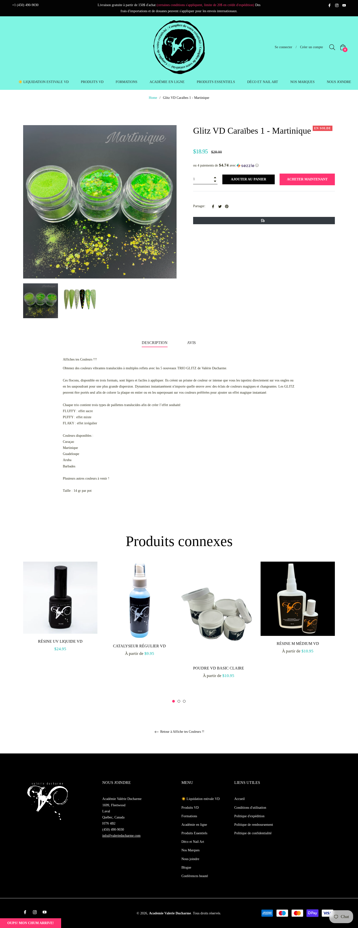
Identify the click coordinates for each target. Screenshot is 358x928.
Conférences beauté (194, 876)
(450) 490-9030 (113, 829)
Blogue (186, 867)
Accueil (239, 799)
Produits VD (190, 807)
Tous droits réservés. (207, 913)
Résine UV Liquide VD (60, 641)
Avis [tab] (192, 343)
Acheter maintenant (307, 179)
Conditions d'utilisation (250, 807)
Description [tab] (155, 343)
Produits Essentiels (194, 833)
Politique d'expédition (249, 816)
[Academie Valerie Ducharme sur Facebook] (329, 5)
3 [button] (184, 701)
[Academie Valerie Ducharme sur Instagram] (337, 5)
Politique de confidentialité (253, 833)
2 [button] (179, 701)
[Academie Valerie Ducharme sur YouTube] (344, 5)
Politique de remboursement (253, 824)
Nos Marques (190, 850)
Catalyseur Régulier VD (139, 646)
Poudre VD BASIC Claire (218, 668)
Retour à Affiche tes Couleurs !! (181, 731)
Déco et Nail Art (192, 842)
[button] (264, 165)
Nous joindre (190, 859)
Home (153, 98)
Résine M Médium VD (298, 643)
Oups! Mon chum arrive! (30, 923)
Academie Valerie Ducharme (170, 913)
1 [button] (173, 701)
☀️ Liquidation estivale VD (200, 799)
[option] (60, 612)
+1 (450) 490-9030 (25, 5)
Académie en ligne (194, 824)
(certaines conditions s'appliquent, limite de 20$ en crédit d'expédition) (205, 5)
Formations (189, 816)
